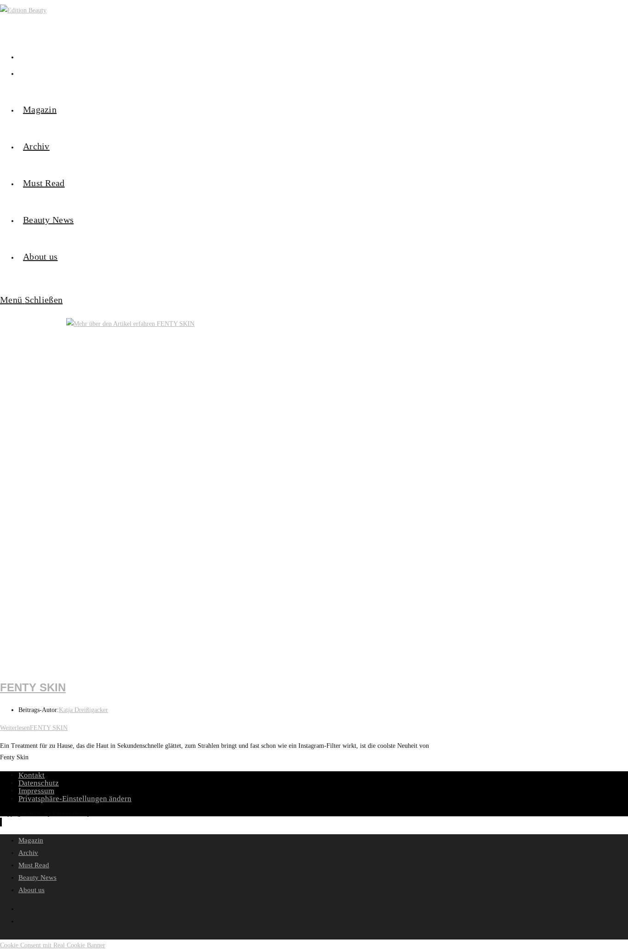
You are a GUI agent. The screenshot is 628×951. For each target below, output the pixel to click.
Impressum (36, 790)
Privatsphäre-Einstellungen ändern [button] (74, 798)
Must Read (33, 865)
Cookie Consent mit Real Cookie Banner (52, 945)
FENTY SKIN (33, 687)
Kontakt (31, 775)
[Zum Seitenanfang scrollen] (1, 822)
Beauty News (37, 877)
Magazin (30, 840)
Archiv (28, 852)
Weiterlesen (34, 727)
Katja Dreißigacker (83, 709)
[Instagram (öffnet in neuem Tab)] (20, 56)
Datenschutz (38, 783)
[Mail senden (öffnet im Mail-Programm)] (20, 73)
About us (31, 890)
